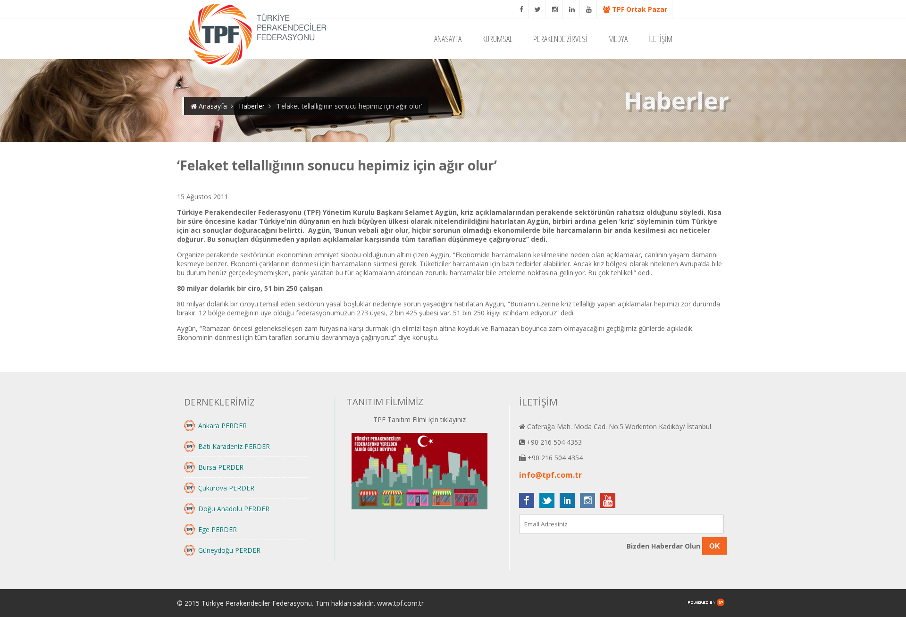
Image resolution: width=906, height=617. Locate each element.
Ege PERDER (217, 529)
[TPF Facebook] (521, 9)
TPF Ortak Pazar (638, 9)
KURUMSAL (497, 38)
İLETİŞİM (660, 38)
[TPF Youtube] (589, 9)
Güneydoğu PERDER (229, 550)
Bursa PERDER (220, 467)
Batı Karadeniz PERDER (234, 446)
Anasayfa (212, 105)
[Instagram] (555, 9)
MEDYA (618, 38)
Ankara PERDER (222, 425)
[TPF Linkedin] (572, 9)
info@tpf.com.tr (550, 475)
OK (714, 546)
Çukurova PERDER (226, 487)
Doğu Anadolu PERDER (233, 508)
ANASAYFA (447, 38)
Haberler (252, 105)
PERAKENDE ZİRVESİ (560, 38)
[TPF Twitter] (538, 9)
